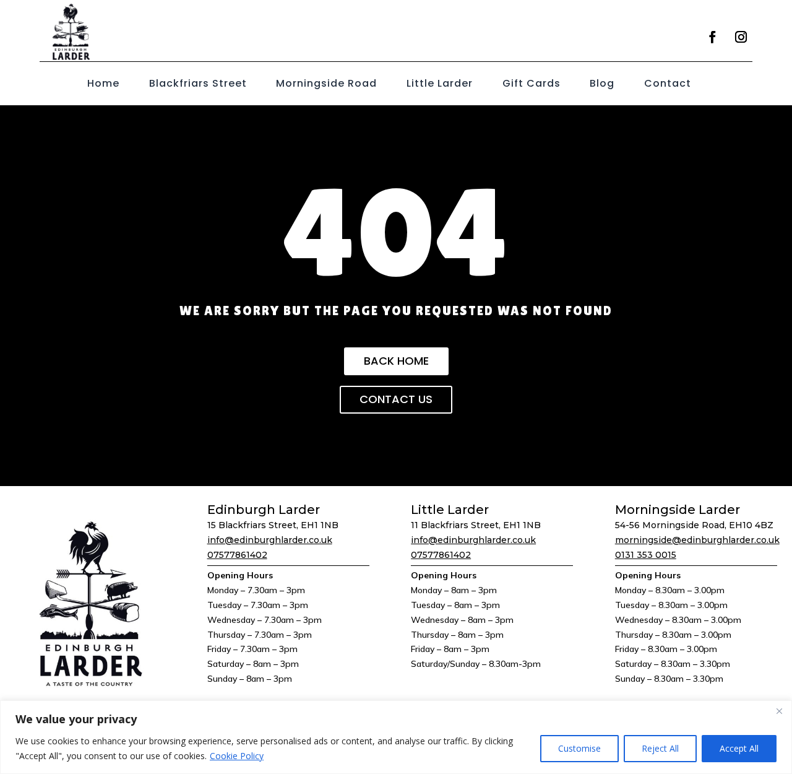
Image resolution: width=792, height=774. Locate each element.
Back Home (396, 360)
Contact (667, 84)
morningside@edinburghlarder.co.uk (697, 540)
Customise (579, 748)
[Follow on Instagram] (740, 37)
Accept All (739, 748)
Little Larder (440, 84)
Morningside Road (326, 84)
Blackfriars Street (198, 84)
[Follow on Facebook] (712, 37)
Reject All (660, 748)
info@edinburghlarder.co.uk (269, 540)
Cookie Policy (237, 756)
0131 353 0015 (645, 554)
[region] (396, 737)
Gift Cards (531, 84)
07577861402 (237, 554)
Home (103, 84)
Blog (602, 84)
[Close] (779, 710)
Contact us (396, 399)
